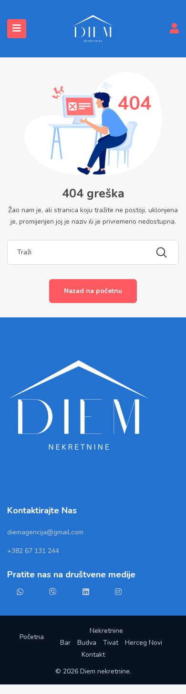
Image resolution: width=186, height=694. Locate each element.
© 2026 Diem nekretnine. (93, 671)
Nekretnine (106, 630)
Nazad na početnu (93, 290)
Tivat (110, 642)
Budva (86, 642)
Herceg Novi (143, 642)
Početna (32, 636)
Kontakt (93, 654)
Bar (65, 642)
